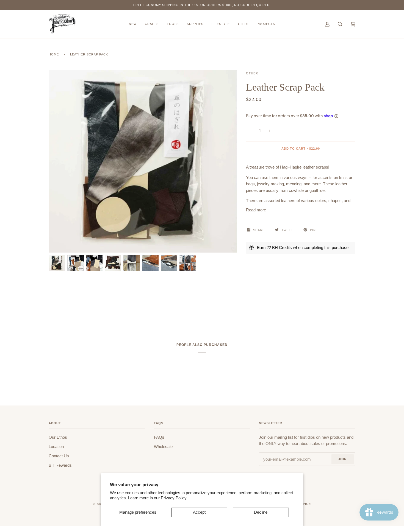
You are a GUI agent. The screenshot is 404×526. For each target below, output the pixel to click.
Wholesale (163, 446)
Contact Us (59, 456)
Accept (199, 512)
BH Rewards (60, 465)
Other (252, 73)
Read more (256, 210)
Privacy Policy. (174, 498)
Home (54, 54)
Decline (260, 512)
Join (342, 459)
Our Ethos (58, 437)
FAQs (159, 437)
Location (56, 446)
